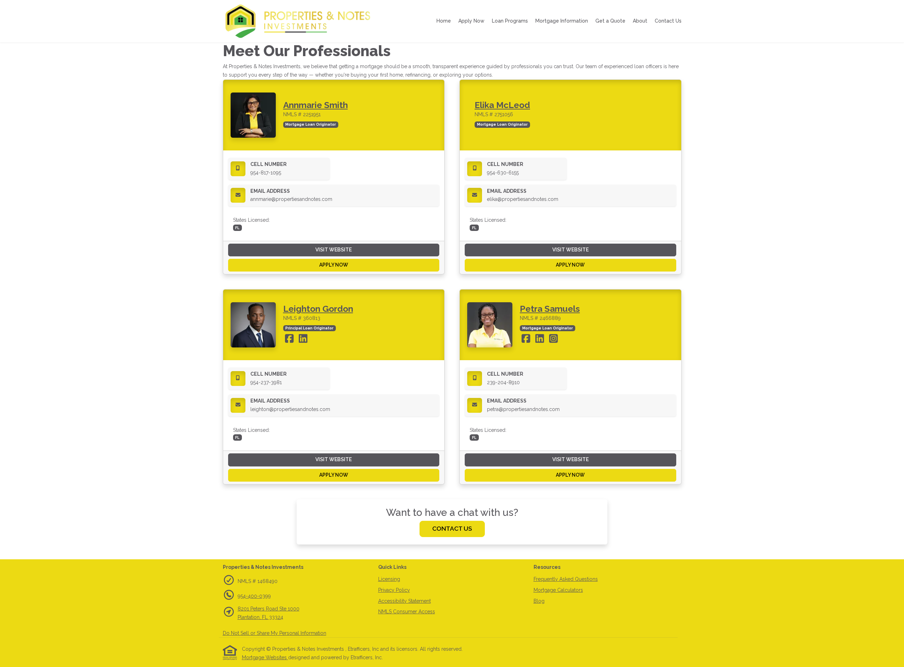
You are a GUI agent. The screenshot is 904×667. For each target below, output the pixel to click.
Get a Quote (610, 21)
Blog (539, 601)
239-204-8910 (503, 382)
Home (443, 21)
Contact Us (668, 21)
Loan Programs (510, 21)
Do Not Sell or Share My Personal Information (274, 633)
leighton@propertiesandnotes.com (290, 409)
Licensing (389, 579)
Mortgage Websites (265, 657)
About (640, 21)
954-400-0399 (254, 596)
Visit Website (333, 249)
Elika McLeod (502, 105)
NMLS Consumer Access (406, 611)
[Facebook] (290, 340)
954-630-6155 (503, 172)
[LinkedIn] (303, 340)
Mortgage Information (561, 21)
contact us (452, 528)
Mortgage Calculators (558, 590)
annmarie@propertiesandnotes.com (291, 199)
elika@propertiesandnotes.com (522, 199)
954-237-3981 (266, 382)
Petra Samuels (550, 309)
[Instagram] (553, 340)
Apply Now (471, 21)
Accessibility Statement (404, 601)
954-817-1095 (265, 172)
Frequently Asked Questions (566, 579)
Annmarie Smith (315, 105)
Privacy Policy (394, 590)
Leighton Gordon (318, 309)
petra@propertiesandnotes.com (523, 409)
